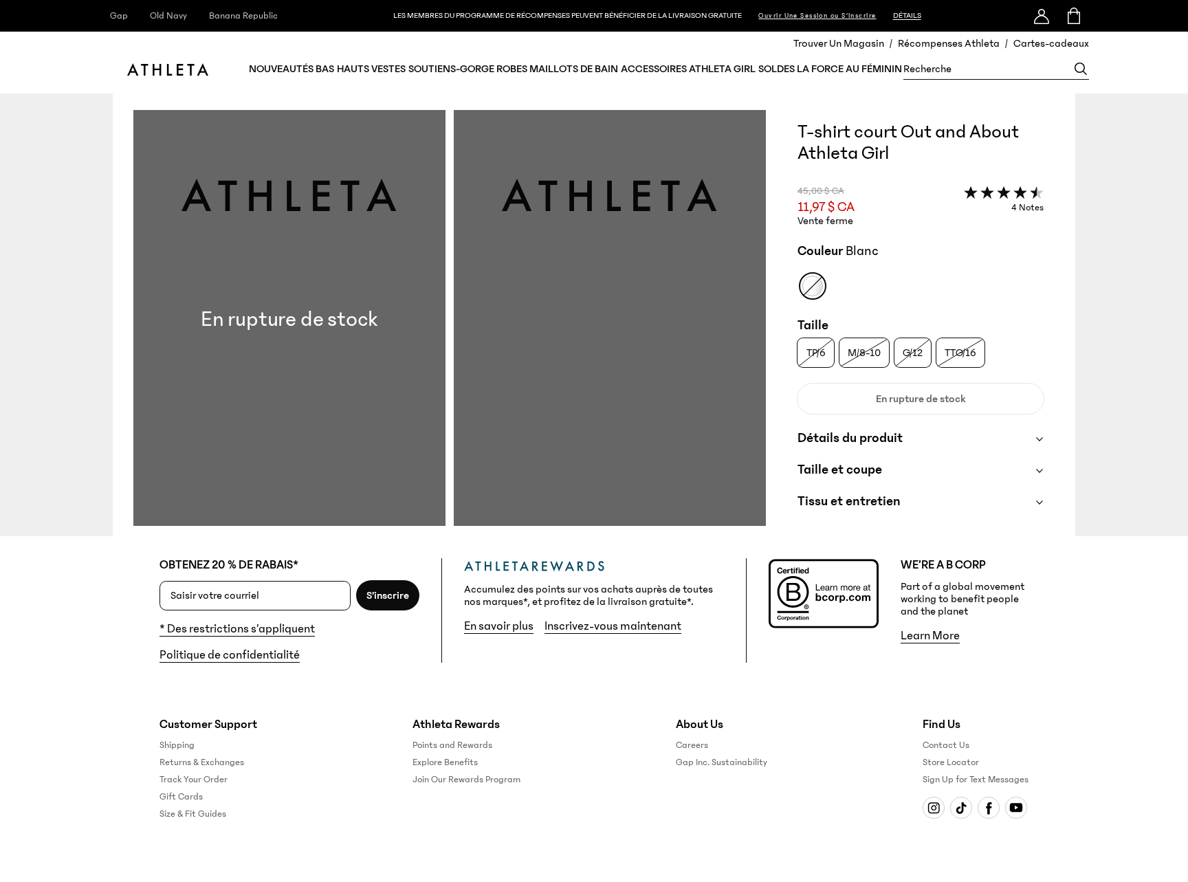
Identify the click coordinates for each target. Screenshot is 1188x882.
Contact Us (946, 745)
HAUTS (353, 69)
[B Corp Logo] (824, 593)
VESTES (388, 69)
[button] (449, 323)
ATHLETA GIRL (722, 69)
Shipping (177, 745)
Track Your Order (194, 779)
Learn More (930, 636)
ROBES (511, 69)
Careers (692, 745)
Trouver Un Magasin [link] (838, 43)
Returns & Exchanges (202, 762)
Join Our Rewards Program (466, 779)
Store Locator (951, 762)
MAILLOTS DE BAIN (573, 69)
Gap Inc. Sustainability (721, 762)
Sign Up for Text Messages (975, 779)
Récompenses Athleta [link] (949, 43)
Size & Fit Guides (193, 813)
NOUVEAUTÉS (281, 69)
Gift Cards (181, 796)
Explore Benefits (445, 762)
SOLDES (776, 69)
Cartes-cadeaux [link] (1051, 43)
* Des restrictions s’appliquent (237, 629)
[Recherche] (1080, 68)
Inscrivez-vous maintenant (612, 626)
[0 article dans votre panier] (1073, 16)
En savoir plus (499, 626)
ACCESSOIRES (654, 69)
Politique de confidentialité (230, 655)
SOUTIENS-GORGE (451, 69)
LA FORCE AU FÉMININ (849, 69)
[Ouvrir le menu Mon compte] (1041, 16)
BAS (325, 69)
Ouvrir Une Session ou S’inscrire (817, 16)
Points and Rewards (452, 745)
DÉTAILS (907, 15)
